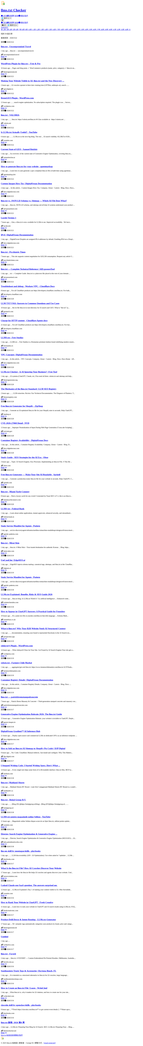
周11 (32, 30)
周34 (124, 30)
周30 (108, 30)
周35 (128, 30)
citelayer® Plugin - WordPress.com (17, 646)
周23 (80, 30)
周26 (92, 30)
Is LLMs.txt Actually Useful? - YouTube (19, 132)
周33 (120, 30)
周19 (64, 30)
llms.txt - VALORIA (10, 115)
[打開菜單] (2, 20)
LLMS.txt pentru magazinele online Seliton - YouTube (25, 817)
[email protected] (50, 1043)
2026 (2, 27)
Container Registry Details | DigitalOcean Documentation (27, 680)
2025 (6, 27)
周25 (88, 30)
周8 (21, 30)
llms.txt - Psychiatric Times (13, 252)
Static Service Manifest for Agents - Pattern (20, 526)
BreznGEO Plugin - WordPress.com (17, 98)
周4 (8, 30)
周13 (40, 30)
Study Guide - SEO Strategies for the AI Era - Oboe (24, 457)
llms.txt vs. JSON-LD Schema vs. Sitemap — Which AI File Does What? (34, 201)
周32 (116, 30)
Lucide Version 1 (8, 218)
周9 (24, 30)
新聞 (13, 1035)
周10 (28, 30)
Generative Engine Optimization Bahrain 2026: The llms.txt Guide (31, 714)
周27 (96, 30)
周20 (68, 30)
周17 (56, 30)
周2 (2, 30)
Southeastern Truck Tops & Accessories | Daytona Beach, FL (28, 971)
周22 (76, 30)
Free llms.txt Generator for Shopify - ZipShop (22, 406)
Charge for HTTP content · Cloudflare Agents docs (24, 320)
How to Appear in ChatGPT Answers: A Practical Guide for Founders (33, 611)
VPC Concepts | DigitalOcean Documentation (21, 355)
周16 (52, 30)
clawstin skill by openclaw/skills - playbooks (21, 1005)
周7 (18, 30)
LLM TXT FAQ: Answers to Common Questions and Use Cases (30, 303)
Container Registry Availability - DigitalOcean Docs (24, 440)
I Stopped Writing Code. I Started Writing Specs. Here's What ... (30, 765)
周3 (5, 30)
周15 (48, 30)
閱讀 (2, 57)
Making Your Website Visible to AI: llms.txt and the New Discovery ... (32, 81)
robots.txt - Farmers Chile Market (16, 663)
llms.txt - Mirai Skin (10, 543)
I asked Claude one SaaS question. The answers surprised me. (29, 885)
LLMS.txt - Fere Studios (12, 337)
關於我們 (19, 1035)
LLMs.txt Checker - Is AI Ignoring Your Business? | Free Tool (29, 372)
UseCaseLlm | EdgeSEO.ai (13, 560)
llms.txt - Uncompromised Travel (16, 46)
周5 (11, 30)
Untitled (4, 936)
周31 (112, 30)
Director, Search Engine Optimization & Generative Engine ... (29, 834)
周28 (100, 30)
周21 (72, 30)
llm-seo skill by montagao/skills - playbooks (21, 851)
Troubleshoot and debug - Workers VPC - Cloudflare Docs (28, 286)
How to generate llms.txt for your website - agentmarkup (27, 166)
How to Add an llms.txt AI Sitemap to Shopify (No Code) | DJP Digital (33, 748)
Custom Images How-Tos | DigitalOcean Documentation (26, 183)
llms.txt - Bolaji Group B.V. (13, 800)
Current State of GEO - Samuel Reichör (19, 149)
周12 (36, 30)
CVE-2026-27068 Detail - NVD (15, 423)
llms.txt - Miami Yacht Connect (15, 491)
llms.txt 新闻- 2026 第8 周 (13, 1022)
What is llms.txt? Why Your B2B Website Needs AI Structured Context (33, 628)
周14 (44, 30)
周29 (104, 30)
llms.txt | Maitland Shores (12, 782)
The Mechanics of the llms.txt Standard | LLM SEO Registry (28, 389)
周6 (15, 30)
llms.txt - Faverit (8, 954)
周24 (84, 30)
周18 (60, 30)
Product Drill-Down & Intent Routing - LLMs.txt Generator (28, 919)
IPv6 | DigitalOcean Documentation (17, 235)
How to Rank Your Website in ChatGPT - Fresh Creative (27, 902)
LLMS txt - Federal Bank (12, 509)
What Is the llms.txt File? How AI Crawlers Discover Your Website (31, 868)
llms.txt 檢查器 (6, 1035)
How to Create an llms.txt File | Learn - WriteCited (24, 988)
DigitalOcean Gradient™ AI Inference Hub (20, 731)
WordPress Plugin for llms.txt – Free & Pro (20, 63)
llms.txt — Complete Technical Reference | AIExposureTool (28, 269)
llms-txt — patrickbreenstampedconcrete (19, 697)
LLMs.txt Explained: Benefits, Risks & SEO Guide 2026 (26, 594)
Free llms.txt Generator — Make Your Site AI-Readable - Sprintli (30, 474)
